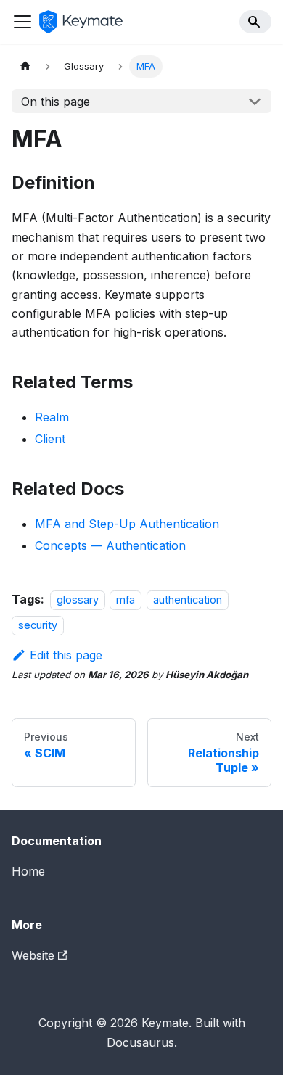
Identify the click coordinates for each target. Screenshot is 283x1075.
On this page (55, 101)
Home (28, 871)
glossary (78, 599)
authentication (187, 599)
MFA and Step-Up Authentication (127, 523)
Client (50, 439)
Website (33, 955)
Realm (52, 417)
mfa (125, 599)
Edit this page (66, 655)
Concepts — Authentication (110, 545)
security (37, 625)
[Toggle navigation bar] (22, 22)
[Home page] (25, 66)
